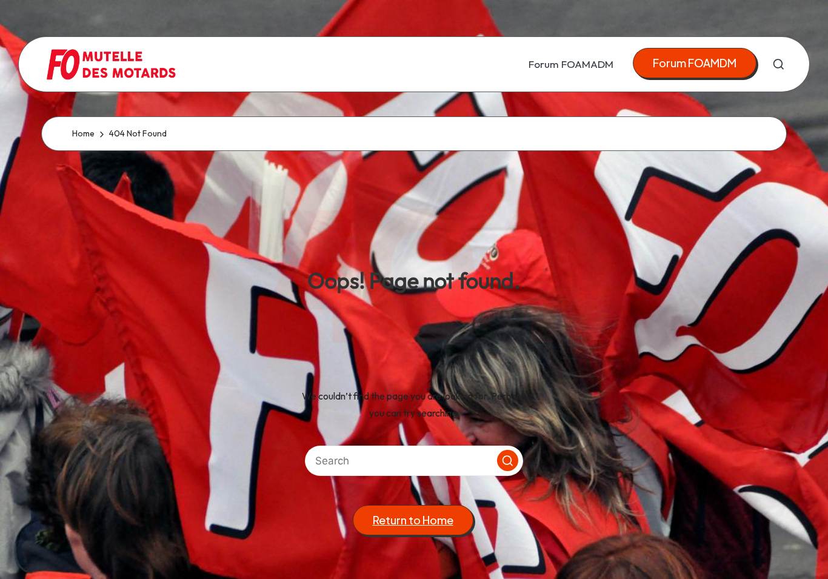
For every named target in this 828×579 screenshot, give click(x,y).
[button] (694, 63)
